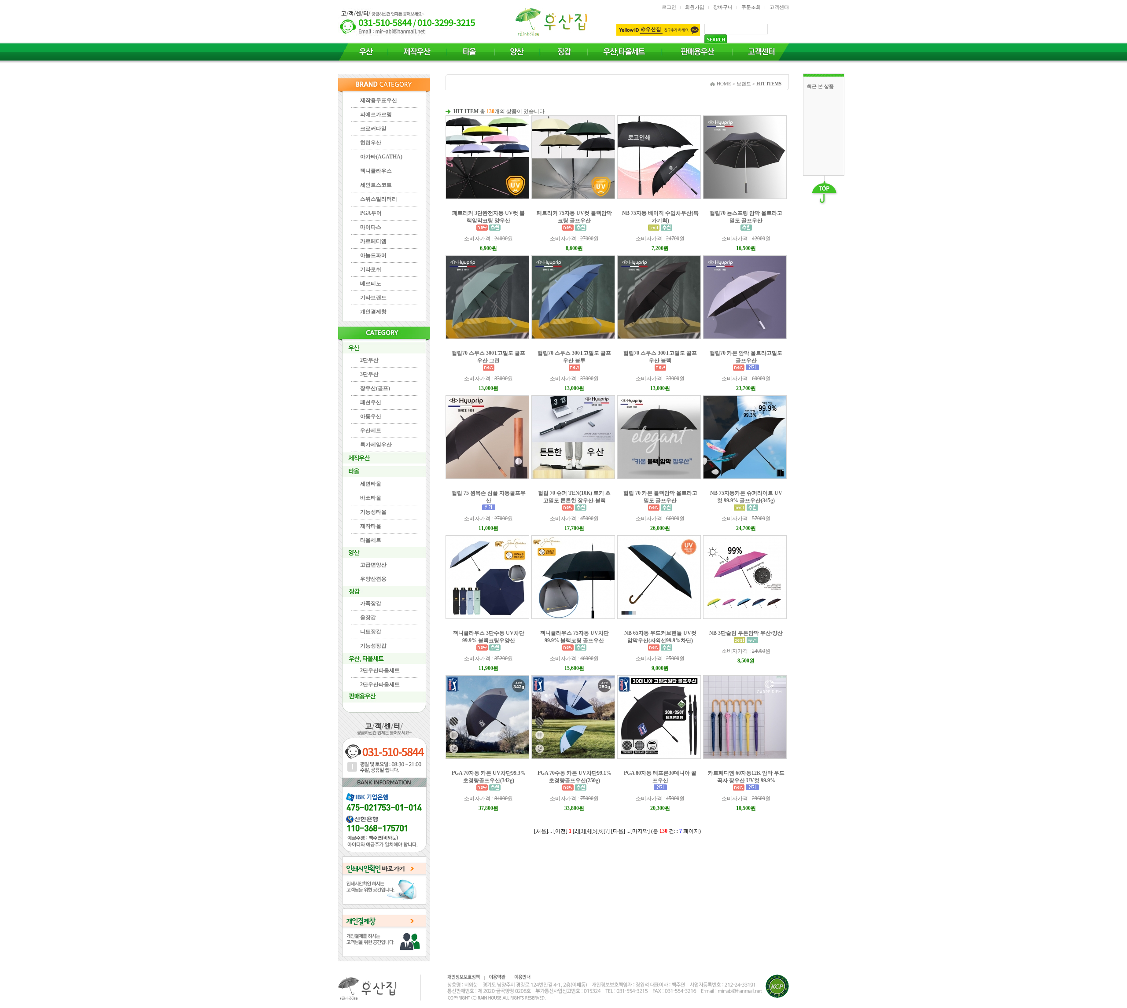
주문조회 (751, 7)
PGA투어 (371, 213)
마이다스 (370, 227)
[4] (588, 831)
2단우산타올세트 (380, 670)
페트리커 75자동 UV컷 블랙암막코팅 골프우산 (574, 217)
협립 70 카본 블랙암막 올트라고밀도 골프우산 (660, 497)
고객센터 (779, 7)
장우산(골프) (375, 388)
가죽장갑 (370, 603)
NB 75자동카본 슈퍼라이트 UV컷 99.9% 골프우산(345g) (746, 497)
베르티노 (370, 283)
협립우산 (370, 143)
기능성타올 (373, 512)
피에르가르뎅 (376, 114)
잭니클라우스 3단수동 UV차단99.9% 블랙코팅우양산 (488, 637)
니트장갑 (370, 632)
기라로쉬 (370, 269)
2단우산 (369, 360)
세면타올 (370, 484)
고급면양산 (373, 565)
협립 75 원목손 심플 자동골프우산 (489, 497)
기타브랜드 (373, 297)
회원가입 (694, 7)
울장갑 (368, 617)
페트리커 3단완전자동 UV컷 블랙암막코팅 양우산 (488, 217)
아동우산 (370, 416)
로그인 (669, 7)
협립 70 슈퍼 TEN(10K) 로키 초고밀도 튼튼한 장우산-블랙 (574, 497)
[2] (576, 831)
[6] (600, 831)
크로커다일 (373, 128)
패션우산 (370, 402)
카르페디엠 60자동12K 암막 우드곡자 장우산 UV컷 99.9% (746, 777)
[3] (582, 831)
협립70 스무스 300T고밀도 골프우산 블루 (574, 357)
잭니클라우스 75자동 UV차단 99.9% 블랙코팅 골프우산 (574, 637)
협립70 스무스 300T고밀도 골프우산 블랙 (660, 357)
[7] (607, 831)
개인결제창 (373, 312)
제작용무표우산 (378, 100)
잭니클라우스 (376, 171)
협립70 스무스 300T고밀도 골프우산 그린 (488, 357)
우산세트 (370, 430)
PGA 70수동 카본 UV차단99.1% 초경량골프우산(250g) (574, 777)
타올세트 (370, 540)
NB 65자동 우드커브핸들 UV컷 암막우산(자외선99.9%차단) (660, 637)
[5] (594, 831)
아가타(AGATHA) (381, 157)
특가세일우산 (376, 444)
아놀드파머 (373, 255)
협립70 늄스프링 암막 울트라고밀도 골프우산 (746, 217)
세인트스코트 (376, 185)
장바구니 (723, 7)
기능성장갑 (373, 646)
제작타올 (370, 526)
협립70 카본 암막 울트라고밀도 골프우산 (746, 357)
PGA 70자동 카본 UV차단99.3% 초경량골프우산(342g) (489, 777)
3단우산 (369, 374)
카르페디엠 (373, 241)
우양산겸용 (373, 579)
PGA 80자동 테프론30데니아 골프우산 (660, 777)
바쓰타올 (370, 498)
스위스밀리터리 (378, 199)
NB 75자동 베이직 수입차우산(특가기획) (660, 217)
